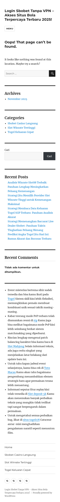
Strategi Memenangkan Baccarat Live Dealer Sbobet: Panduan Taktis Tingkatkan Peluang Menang (31, 226)
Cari (7, 149)
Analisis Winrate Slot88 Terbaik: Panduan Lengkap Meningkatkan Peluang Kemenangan (28, 187)
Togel (11, 298)
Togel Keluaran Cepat (21, 132)
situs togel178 (31, 419)
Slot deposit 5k (37, 393)
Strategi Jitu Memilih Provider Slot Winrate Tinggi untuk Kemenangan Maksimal (29, 200)
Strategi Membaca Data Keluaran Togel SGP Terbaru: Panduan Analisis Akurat (30, 213)
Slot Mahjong (16, 346)
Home (8, 447)
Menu (9, 28)
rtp (35, 320)
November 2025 (17, 98)
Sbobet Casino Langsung (23, 123)
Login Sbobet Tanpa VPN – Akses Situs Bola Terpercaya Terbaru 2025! (29, 15)
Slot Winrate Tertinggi (21, 127)
